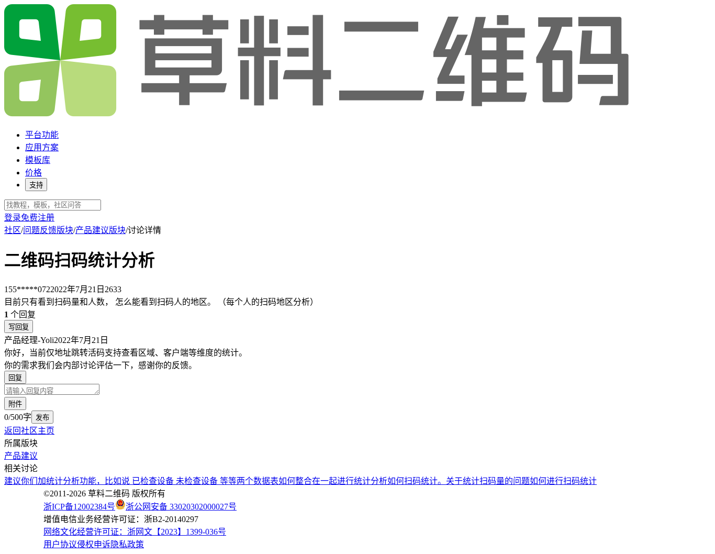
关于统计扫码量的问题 (488, 481)
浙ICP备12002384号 (79, 506)
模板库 (37, 160)
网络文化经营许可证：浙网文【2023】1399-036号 (134, 531)
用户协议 (60, 544)
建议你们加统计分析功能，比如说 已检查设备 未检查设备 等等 (120, 481)
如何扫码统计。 (416, 481)
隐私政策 (127, 544)
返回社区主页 (29, 430)
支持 (36, 185)
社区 (12, 230)
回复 (15, 378)
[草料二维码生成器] (318, 114)
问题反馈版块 (48, 230)
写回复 (18, 327)
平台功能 (42, 134)
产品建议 (21, 455)
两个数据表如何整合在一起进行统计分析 (312, 481)
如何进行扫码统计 (563, 481)
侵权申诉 (93, 544)
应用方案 (42, 147)
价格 (33, 172)
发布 (42, 418)
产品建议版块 (100, 230)
